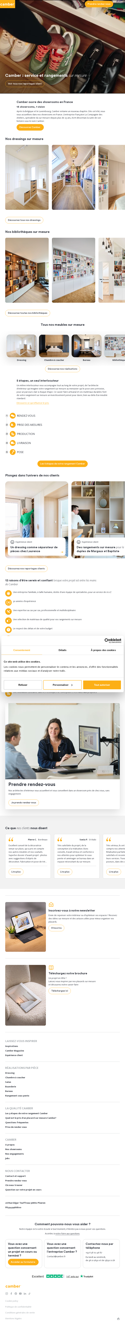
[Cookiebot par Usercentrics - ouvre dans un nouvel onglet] (107, 640)
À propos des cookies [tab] (103, 650)
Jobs (7, 1158)
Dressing (21, 360)
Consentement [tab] (21, 650)
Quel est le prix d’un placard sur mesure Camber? (30, 1118)
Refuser (22, 684)
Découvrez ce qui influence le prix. (33, 403)
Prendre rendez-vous (16, 1180)
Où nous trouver (13, 1185)
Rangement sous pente (17, 1095)
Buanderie (10, 1086)
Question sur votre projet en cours (23, 1189)
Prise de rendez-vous (16, 1127)
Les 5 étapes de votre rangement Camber (26, 1113)
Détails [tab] (63, 650)
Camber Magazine (14, 1050)
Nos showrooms (13, 1149)
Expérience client (14, 1055)
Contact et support (15, 1176)
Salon (8, 1082)
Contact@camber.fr (56, 1256)
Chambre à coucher (54, 360)
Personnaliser (61, 684)
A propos (10, 1144)
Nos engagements (14, 1153)
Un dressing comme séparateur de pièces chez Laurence (34, 549)
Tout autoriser (102, 684)
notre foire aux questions (67, 1233)
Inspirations (11, 1046)
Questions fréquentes (16, 1122)
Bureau (86, 360)
